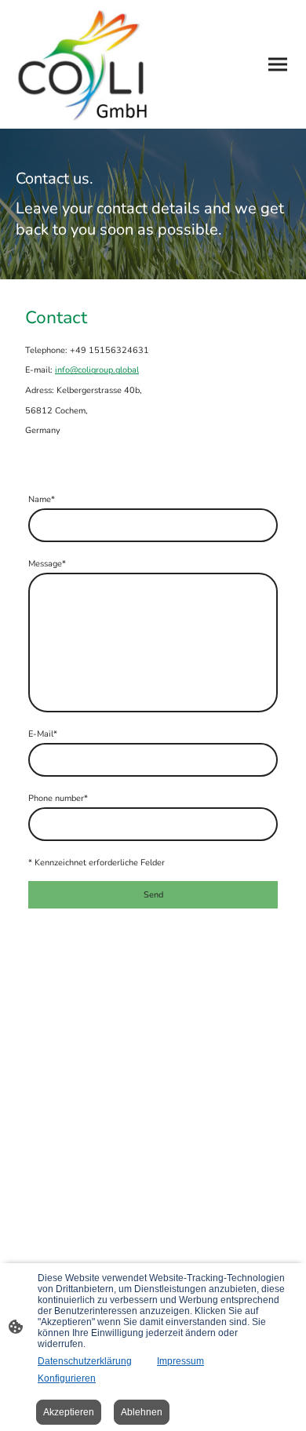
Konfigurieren (67, 1378)
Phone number (58, 798)
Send (153, 895)
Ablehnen (141, 1412)
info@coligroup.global (97, 370)
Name (41, 499)
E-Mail (42, 734)
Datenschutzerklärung (85, 1361)
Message (47, 564)
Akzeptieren (68, 1412)
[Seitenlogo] (83, 64)
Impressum (180, 1361)
